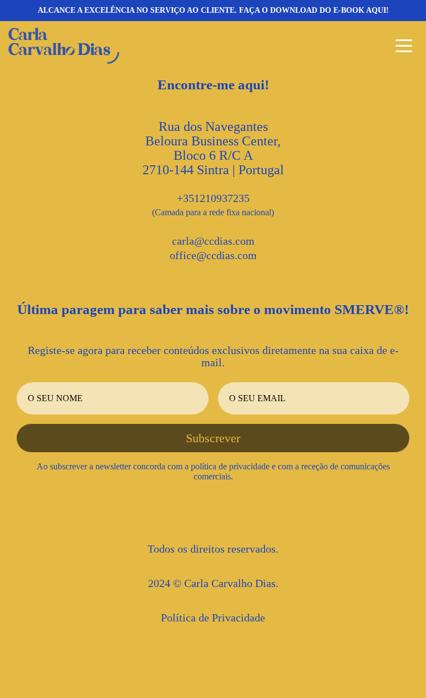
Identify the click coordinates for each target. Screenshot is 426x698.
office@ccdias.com (213, 255)
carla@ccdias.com (213, 241)
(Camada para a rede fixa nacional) (213, 212)
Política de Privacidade (213, 617)
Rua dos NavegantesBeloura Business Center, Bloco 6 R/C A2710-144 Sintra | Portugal (213, 148)
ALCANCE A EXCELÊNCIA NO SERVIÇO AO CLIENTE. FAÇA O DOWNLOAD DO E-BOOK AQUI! (213, 10)
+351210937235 (213, 198)
